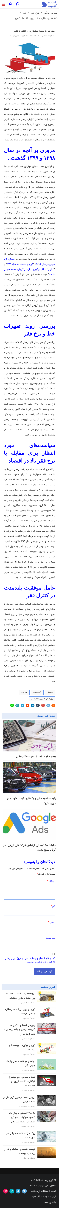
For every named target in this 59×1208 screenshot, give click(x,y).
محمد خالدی (26, 1126)
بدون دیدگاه (14, 35)
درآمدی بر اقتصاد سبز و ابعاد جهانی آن (20, 1063)
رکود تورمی (37, 692)
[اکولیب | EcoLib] (49, 4)
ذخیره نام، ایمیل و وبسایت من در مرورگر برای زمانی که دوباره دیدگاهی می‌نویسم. (30, 960)
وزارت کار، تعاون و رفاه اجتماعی (42, 699)
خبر (25, 13)
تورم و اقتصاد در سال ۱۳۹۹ (20, 264)
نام (53, 906)
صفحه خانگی (50, 13)
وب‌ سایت (50, 938)
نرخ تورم (24, 692)
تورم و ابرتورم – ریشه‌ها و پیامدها (22, 1047)
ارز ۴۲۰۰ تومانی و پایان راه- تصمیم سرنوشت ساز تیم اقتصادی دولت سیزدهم (21, 1117)
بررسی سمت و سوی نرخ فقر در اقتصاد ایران (19, 1099)
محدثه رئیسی (26, 1002)
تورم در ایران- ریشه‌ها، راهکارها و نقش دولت (19, 1011)
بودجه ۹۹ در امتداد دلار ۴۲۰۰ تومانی (36, 756)
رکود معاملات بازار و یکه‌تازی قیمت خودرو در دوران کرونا (31, 800)
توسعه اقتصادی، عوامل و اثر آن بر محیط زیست (19, 1151)
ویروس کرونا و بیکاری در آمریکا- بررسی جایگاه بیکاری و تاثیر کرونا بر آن (19, 1029)
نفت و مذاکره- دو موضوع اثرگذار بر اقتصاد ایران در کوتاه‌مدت (22, 1081)
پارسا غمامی (46, 35)
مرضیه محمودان (25, 1106)
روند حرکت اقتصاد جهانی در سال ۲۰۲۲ (21, 1135)
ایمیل (51, 922)
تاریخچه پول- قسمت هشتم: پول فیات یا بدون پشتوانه (20, 996)
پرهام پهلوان (26, 1158)
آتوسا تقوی (27, 1018)
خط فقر (50, 692)
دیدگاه (51, 881)
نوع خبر (35, 13)
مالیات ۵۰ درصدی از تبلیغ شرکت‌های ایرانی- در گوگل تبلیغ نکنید (30, 847)
